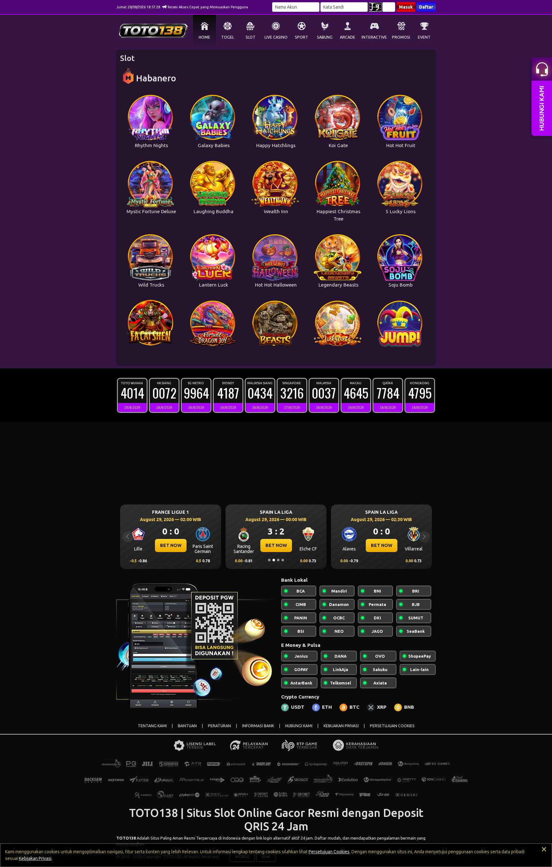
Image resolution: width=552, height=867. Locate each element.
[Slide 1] (269, 560)
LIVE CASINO (276, 37)
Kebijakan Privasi (35, 858)
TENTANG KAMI (152, 726)
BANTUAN (187, 726)
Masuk (406, 7)
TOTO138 (126, 838)
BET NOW (235, 545)
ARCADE (347, 37)
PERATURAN (219, 726)
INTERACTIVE (374, 37)
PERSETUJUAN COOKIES (392, 726)
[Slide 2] (273, 560)
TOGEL (227, 37)
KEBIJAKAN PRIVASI (341, 726)
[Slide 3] (278, 560)
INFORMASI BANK (258, 726)
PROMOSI (401, 37)
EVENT (424, 37)
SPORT (301, 37)
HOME (204, 37)
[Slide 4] (282, 560)
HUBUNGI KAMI (298, 726)
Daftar (426, 7)
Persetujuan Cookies (329, 851)
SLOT (251, 37)
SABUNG (325, 37)
